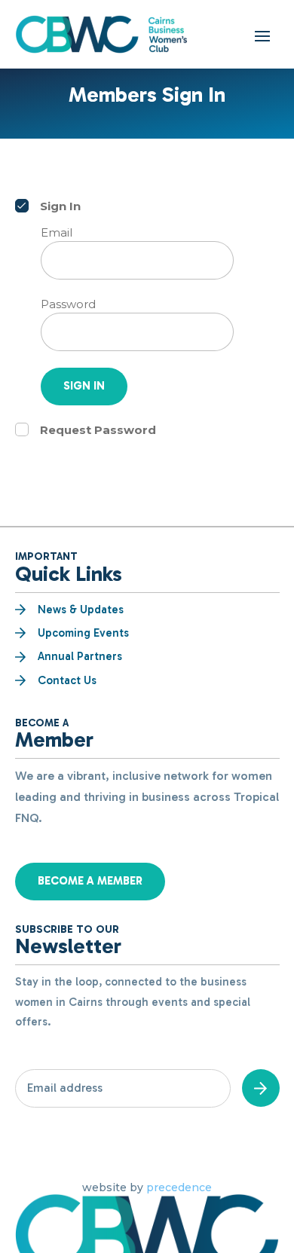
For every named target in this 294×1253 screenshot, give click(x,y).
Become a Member (90, 881)
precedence (179, 1187)
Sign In (84, 386)
